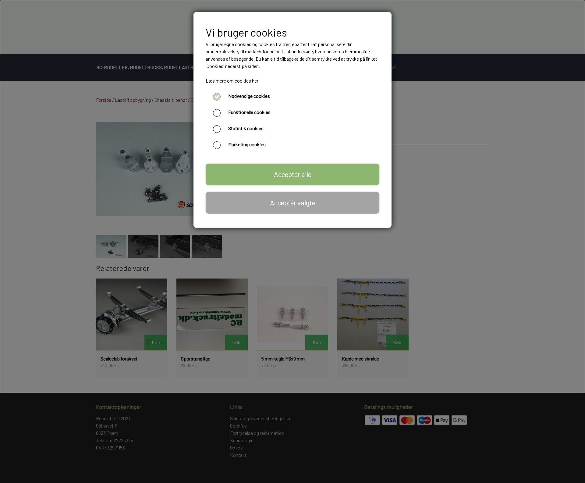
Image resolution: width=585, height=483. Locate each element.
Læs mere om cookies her (232, 80)
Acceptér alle (292, 174)
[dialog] (292, 241)
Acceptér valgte (292, 203)
